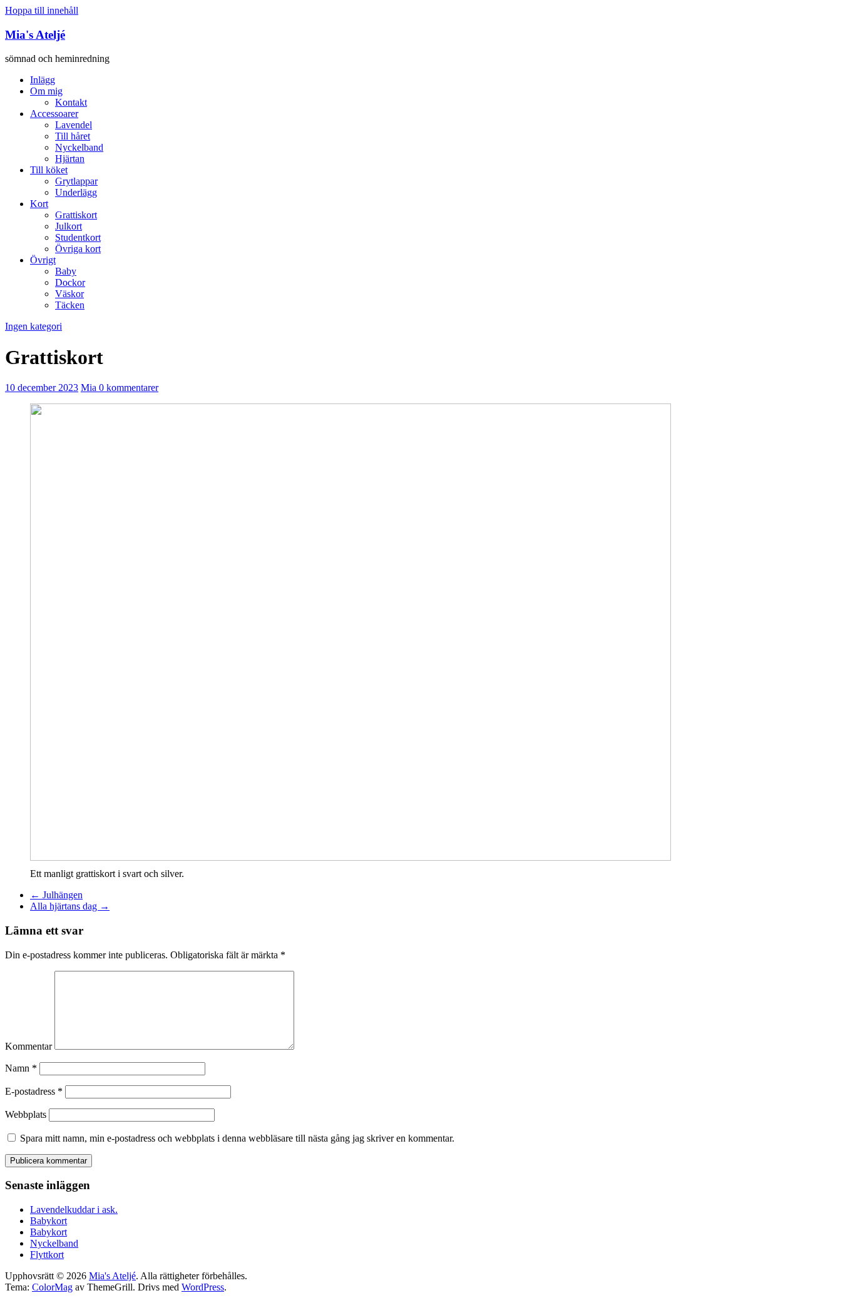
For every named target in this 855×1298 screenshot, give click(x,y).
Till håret (72, 136)
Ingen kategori (33, 326)
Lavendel (73, 124)
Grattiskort (76, 215)
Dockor (70, 282)
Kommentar (28, 1046)
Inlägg (42, 79)
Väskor (69, 293)
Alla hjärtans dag (70, 906)
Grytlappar (76, 181)
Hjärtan (69, 158)
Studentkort (78, 237)
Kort (39, 203)
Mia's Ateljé (35, 34)
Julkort (68, 226)
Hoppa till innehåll (41, 10)
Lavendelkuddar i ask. (74, 1209)
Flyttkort (47, 1254)
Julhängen (56, 895)
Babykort (48, 1220)
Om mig (46, 91)
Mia (90, 387)
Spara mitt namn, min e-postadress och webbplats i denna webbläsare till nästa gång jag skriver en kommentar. (237, 1138)
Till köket (49, 170)
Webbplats (25, 1114)
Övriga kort (78, 248)
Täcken (69, 305)
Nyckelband (79, 147)
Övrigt (43, 260)
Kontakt (71, 102)
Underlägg (76, 192)
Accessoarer (54, 113)
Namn (21, 1068)
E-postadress (34, 1091)
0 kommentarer (128, 387)
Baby (65, 271)
